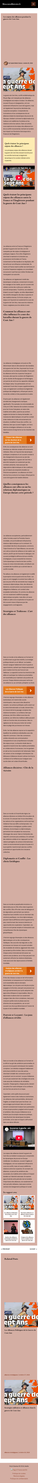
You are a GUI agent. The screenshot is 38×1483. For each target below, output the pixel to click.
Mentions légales (19, 1476)
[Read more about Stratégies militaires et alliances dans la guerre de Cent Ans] (21, 1392)
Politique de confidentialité (19, 1479)
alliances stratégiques (11, 1375)
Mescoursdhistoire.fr (11, 4)
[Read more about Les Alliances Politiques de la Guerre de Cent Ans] (21, 1314)
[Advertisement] (19, 41)
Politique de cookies (19, 1473)
